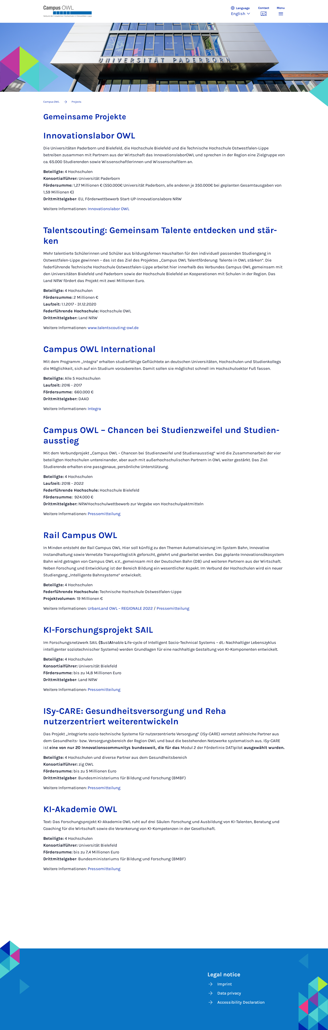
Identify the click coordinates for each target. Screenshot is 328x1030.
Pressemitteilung (104, 513)
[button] (242, 11)
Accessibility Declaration (241, 1002)
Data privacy (229, 993)
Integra (94, 408)
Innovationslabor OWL (108, 208)
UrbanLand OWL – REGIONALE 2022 (120, 608)
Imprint (224, 984)
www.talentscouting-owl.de (113, 327)
